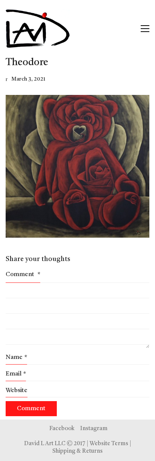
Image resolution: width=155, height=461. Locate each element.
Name (16, 357)
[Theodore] (77, 166)
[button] (145, 28)
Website (16, 391)
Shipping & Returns (77, 451)
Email (16, 374)
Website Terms (109, 444)
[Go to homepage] (38, 28)
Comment (23, 275)
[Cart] (129, 28)
